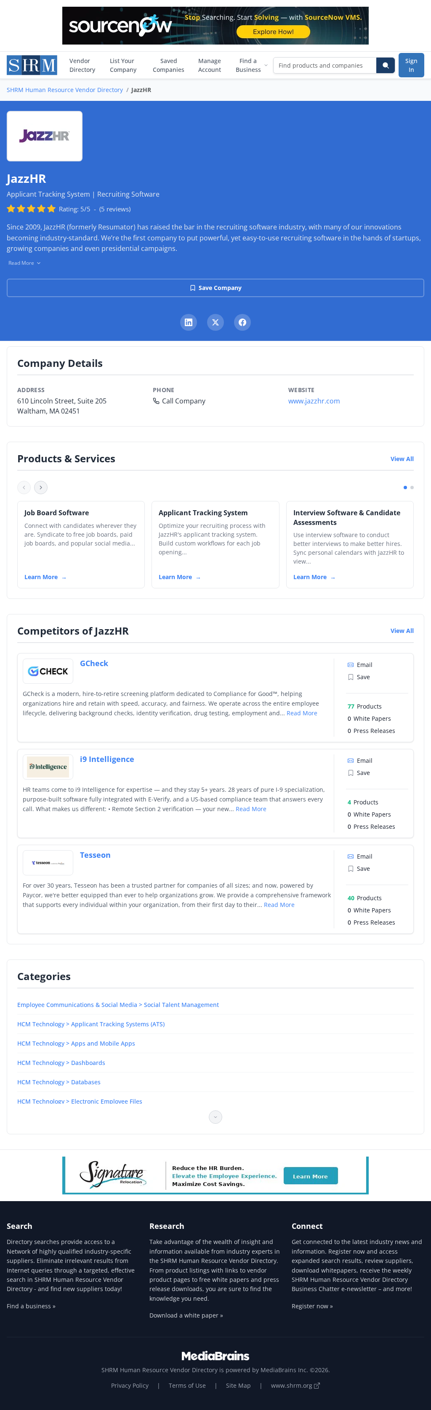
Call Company (183, 401)
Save (363, 677)
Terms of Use (187, 1385)
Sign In (411, 65)
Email (364, 665)
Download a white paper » (186, 1315)
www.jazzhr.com (314, 401)
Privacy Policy (130, 1385)
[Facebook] (242, 322)
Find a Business (248, 65)
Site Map (238, 1385)
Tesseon (95, 855)
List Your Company (123, 65)
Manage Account (209, 65)
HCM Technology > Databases (59, 1082)
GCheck (94, 663)
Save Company (220, 288)
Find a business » (31, 1306)
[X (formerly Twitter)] (215, 322)
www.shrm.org (292, 1385)
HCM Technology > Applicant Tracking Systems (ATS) (91, 1024)
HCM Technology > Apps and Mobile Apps (76, 1043)
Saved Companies (168, 65)
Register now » (312, 1306)
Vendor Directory (82, 65)
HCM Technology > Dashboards (61, 1063)
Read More (302, 713)
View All (402, 459)
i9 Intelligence (107, 759)
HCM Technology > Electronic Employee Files (79, 1101)
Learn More (41, 577)
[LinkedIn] (188, 322)
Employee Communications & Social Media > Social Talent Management (118, 1005)
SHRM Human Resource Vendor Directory (65, 90)
